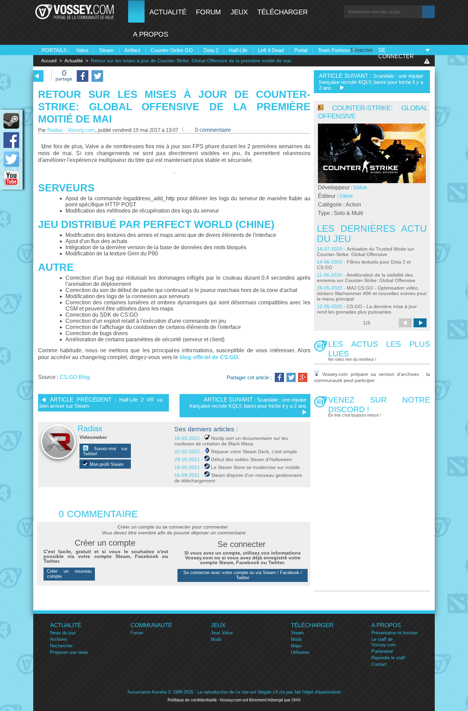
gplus (302, 377)
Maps (296, 645)
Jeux (239, 12)
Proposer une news (69, 652)
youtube (11, 178)
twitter (11, 159)
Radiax (89, 428)
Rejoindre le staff (388, 657)
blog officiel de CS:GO (209, 357)
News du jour (63, 632)
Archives (58, 639)
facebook (11, 140)
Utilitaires (300, 652)
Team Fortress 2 (336, 50)
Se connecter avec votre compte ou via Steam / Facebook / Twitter (242, 575)
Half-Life (238, 50)
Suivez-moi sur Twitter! (105, 451)
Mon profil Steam (106, 464)
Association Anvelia (147, 692)
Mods (216, 639)
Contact (379, 664)
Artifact (132, 50)
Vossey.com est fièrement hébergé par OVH (260, 700)
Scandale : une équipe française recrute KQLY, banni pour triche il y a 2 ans (247, 403)
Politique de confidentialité (192, 700)
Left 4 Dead (271, 50)
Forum (208, 12)
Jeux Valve (222, 632)
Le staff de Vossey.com (383, 642)
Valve (82, 50)
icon (11, 121)
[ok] (428, 11)
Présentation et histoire (394, 632)
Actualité (167, 12)
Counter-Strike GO (172, 50)
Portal (300, 50)
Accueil (49, 60)
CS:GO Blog (75, 377)
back (37, 76)
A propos (150, 34)
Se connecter (396, 53)
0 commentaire (213, 130)
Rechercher (61, 645)
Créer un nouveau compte (69, 574)
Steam (106, 50)
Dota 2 (211, 50)
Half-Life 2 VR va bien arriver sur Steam (100, 403)
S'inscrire (361, 50)
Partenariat (382, 651)
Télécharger (282, 12)
